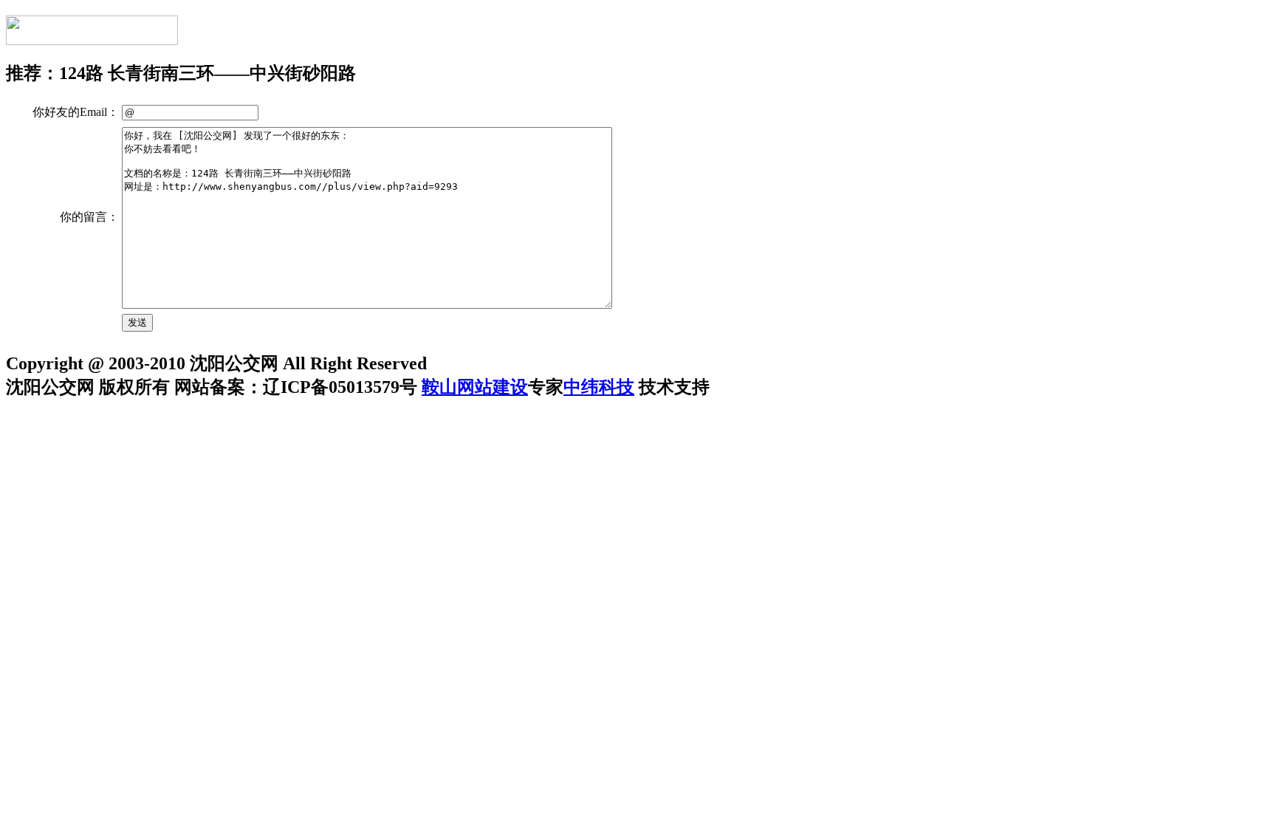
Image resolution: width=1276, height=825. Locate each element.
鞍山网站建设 (475, 387)
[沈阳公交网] (92, 37)
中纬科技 (598, 387)
